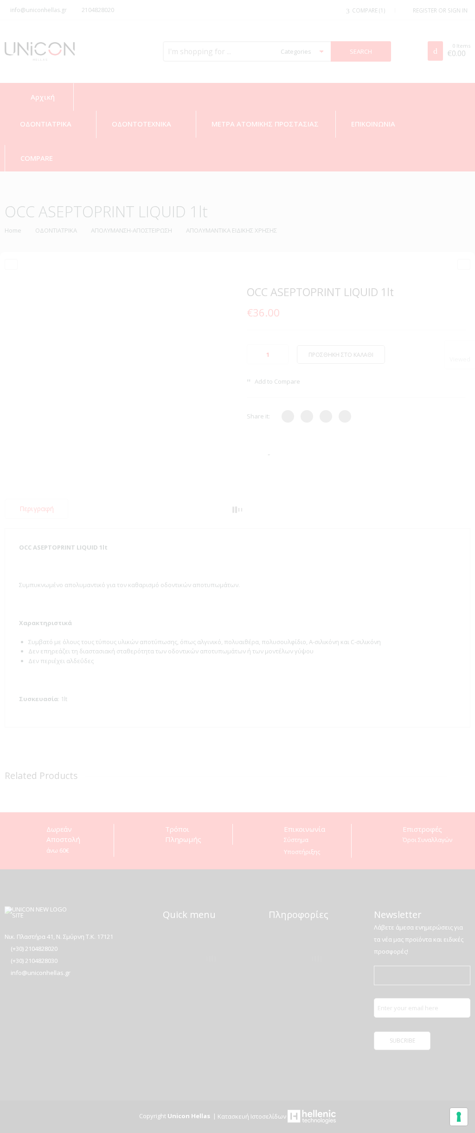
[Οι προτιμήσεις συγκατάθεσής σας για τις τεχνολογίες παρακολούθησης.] (459, 1117)
